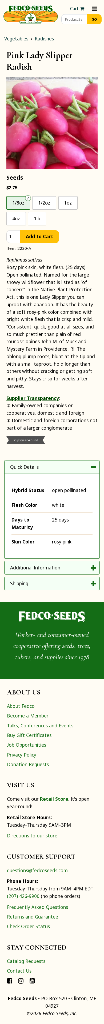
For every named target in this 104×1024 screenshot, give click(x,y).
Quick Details (24, 467)
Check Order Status (28, 926)
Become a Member (28, 715)
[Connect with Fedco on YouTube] (32, 980)
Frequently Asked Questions (37, 907)
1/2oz (44, 202)
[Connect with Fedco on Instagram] (20, 980)
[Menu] (94, 8)
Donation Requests (28, 764)
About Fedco (21, 706)
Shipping (19, 583)
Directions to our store (32, 835)
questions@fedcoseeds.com (37, 870)
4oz (16, 218)
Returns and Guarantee (32, 916)
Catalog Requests (26, 961)
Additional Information (35, 567)
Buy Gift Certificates (29, 735)
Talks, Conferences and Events (40, 725)
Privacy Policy (21, 754)
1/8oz (18, 202)
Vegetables (16, 38)
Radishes (44, 38)
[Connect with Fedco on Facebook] (9, 980)
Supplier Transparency (32, 398)
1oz (68, 202)
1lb (37, 218)
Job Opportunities (26, 745)
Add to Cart (39, 236)
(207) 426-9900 (23, 896)
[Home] (30, 14)
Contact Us (19, 971)
